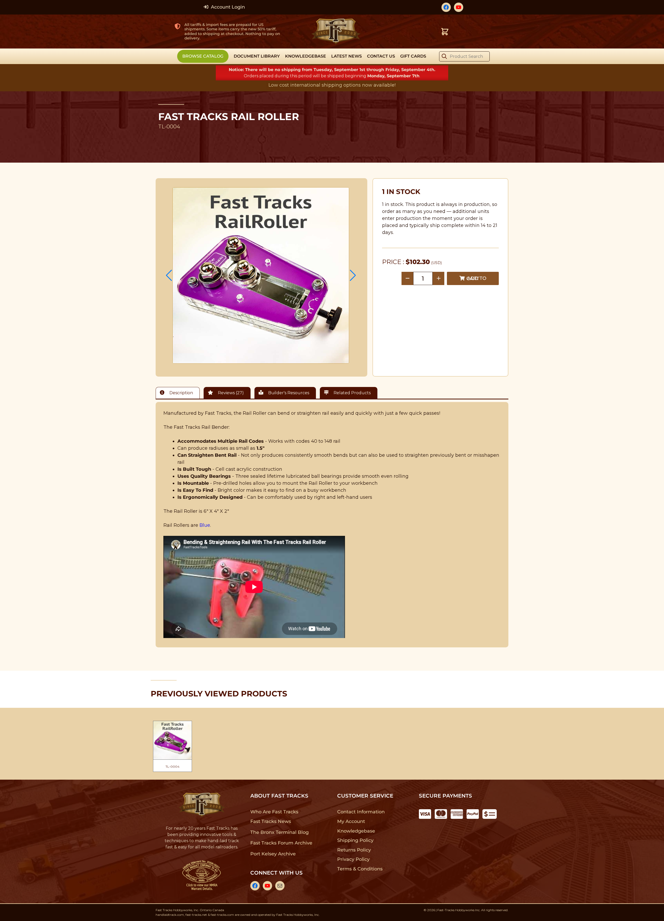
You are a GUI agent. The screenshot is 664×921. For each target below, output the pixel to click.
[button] (168, 275)
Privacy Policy (353, 859)
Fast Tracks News (270, 821)
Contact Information (360, 812)
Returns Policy (354, 850)
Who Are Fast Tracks (274, 812)
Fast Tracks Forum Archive (281, 843)
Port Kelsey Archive (272, 854)
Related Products (352, 392)
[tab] (179, 393)
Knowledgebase (356, 831)
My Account (351, 821)
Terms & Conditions (360, 869)
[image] (261, 275)
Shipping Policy (355, 840)
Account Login (227, 7)
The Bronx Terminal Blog (279, 832)
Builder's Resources (288, 392)
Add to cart (476, 278)
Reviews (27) (230, 392)
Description (180, 392)
